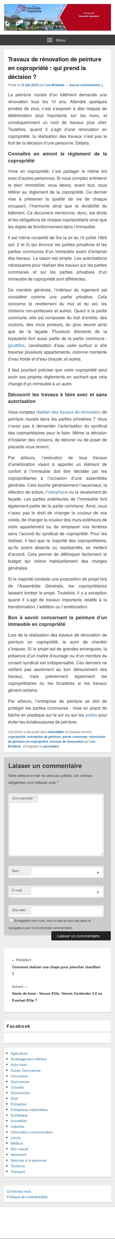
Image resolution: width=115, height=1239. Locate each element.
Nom (15, 870)
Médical (17, 1143)
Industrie (17, 1126)
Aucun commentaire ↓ (86, 84)
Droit (14, 1098)
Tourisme (18, 1165)
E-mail (17, 890)
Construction (20, 1092)
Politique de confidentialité (27, 1196)
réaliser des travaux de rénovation (68, 412)
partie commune (75, 736)
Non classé (19, 1148)
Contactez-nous (19, 1191)
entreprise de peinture (44, 736)
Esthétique (19, 1115)
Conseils (17, 1087)
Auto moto (19, 1064)
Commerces (20, 1081)
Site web (18, 909)
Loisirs (16, 1137)
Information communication (32, 1131)
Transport (18, 1171)
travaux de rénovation (66, 741)
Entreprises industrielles (29, 1109)
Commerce (19, 1075)
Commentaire (23, 798)
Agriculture (19, 1053)
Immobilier (56, 731)
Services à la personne (28, 1160)
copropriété (17, 736)
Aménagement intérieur (29, 1058)
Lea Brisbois (54, 84)
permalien (51, 746)
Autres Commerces (26, 1070)
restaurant (18, 1154)
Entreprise (18, 1103)
